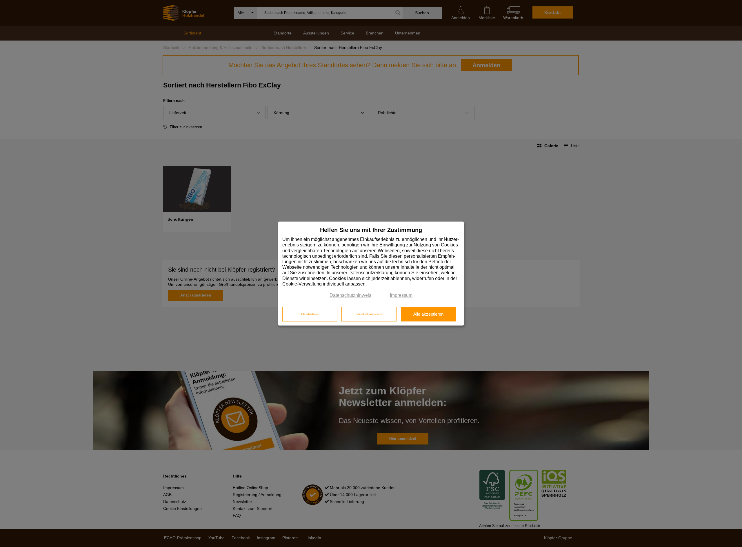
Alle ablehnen (310, 314)
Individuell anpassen (369, 314)
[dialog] (371, 274)
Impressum (401, 295)
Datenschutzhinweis (350, 295)
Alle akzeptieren (428, 314)
